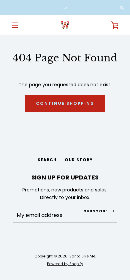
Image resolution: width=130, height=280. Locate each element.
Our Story (79, 160)
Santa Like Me (82, 256)
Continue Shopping (65, 103)
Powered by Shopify (65, 263)
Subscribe (96, 211)
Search (47, 160)
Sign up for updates (65, 177)
